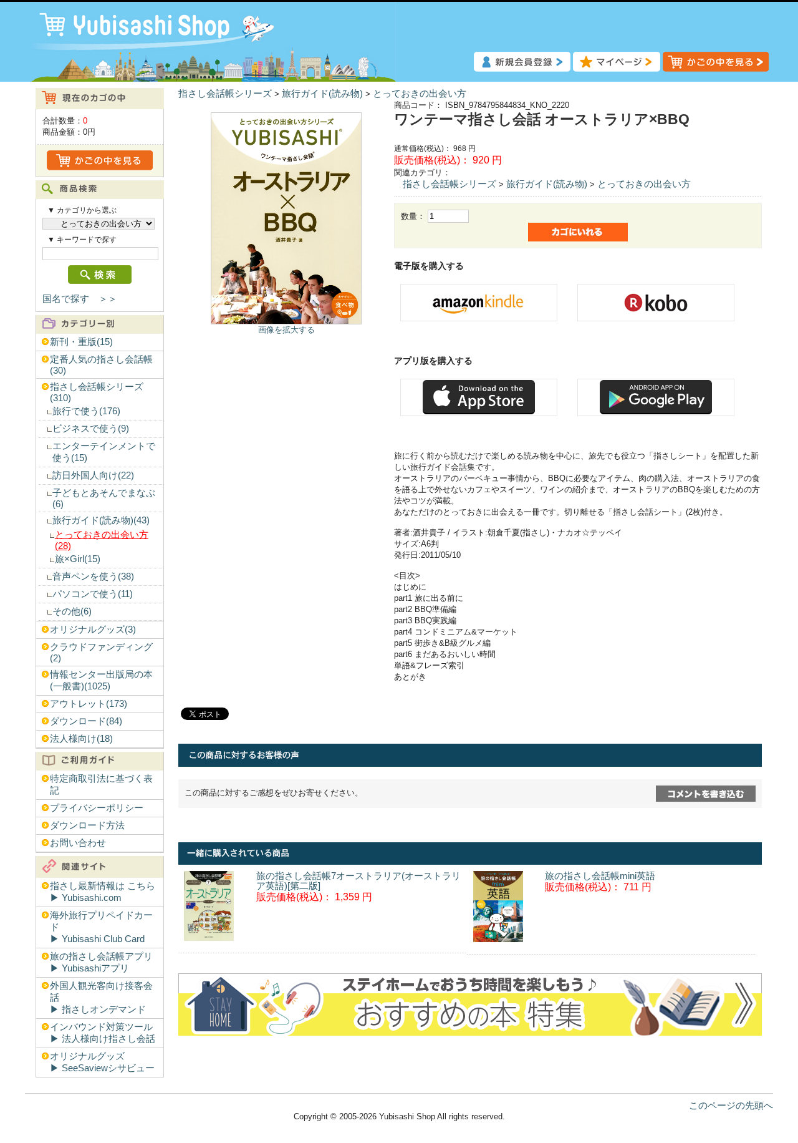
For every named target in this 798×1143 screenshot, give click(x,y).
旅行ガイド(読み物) (322, 94)
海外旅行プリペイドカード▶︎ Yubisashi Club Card (101, 927)
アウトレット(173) (88, 704)
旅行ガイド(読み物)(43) (101, 520)
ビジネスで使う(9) (90, 429)
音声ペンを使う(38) (93, 576)
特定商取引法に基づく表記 (101, 784)
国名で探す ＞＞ (79, 299)
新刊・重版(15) (81, 342)
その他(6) (72, 611)
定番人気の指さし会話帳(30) (101, 365)
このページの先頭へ (731, 1106)
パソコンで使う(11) (92, 594)
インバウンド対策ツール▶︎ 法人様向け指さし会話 (102, 1033)
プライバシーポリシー (96, 808)
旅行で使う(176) (86, 411)
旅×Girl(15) (77, 559)
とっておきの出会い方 (419, 94)
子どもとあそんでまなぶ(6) (103, 498)
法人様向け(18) (81, 739)
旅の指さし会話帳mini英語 (600, 876)
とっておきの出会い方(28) (101, 540)
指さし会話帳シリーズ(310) (96, 392)
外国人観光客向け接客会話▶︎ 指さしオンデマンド (101, 997)
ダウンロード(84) (86, 721)
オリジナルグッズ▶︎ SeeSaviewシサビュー (102, 1062)
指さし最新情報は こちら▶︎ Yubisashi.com (102, 892)
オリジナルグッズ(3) (93, 630)
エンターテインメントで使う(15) (103, 452)
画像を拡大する (286, 329)
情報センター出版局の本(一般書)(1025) (101, 680)
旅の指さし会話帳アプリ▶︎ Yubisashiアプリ (101, 962)
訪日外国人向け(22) (93, 475)
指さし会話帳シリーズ (225, 94)
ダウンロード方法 (87, 825)
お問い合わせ (78, 843)
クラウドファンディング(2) (101, 652)
